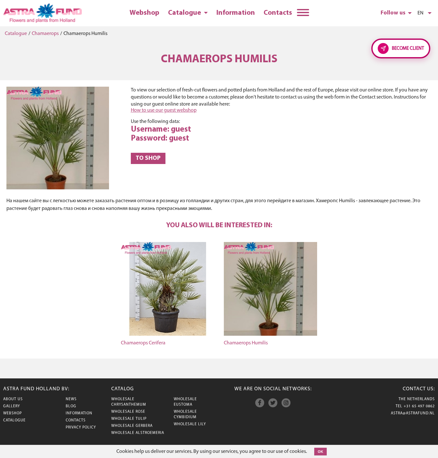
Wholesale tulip (129, 419)
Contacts (278, 13)
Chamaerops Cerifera (143, 343)
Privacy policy (81, 427)
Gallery (11, 406)
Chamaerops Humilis (246, 343)
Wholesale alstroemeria (137, 433)
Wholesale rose (128, 412)
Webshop (144, 13)
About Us (13, 399)
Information (235, 13)
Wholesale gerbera (132, 426)
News (71, 399)
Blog (71, 406)
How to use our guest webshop (164, 110)
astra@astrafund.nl (413, 413)
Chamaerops (45, 33)
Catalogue (185, 13)
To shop (148, 158)
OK (320, 452)
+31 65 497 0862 (419, 406)
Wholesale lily (190, 424)
